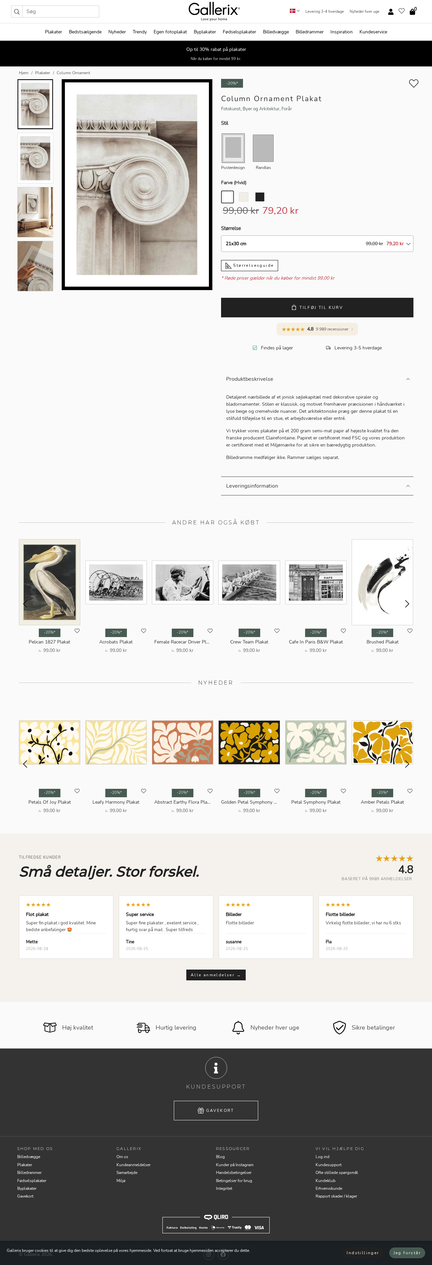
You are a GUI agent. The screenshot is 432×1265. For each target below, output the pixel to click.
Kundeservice (373, 32)
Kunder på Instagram (234, 1165)
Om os (122, 1156)
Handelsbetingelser (233, 1172)
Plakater (53, 32)
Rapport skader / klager (336, 1196)
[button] (16, 11)
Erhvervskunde (329, 1188)
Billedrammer (310, 32)
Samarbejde (126, 1172)
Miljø (121, 1180)
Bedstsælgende (85, 32)
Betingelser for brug (234, 1180)
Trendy (140, 32)
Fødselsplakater (239, 32)
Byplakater (205, 32)
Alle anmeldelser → (216, 975)
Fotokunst (231, 109)
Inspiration (341, 32)
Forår (286, 109)
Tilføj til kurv (321, 307)
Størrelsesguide (253, 265)
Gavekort (220, 1110)
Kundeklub (325, 1180)
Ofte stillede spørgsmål (337, 1172)
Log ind (322, 1156)
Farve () (233, 182)
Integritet (224, 1188)
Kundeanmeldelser (133, 1165)
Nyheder (117, 32)
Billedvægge (276, 32)
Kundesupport (329, 1165)
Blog (220, 1156)
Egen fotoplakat (170, 32)
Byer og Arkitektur (261, 109)
